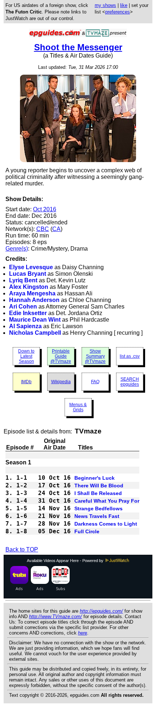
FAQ (95, 381)
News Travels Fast (96, 516)
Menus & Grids (78, 407)
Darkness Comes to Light (105, 524)
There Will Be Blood (98, 485)
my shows (105, 5)
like (123, 5)
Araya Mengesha (32, 293)
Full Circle (86, 531)
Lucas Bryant (27, 274)
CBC (42, 229)
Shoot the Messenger (78, 47)
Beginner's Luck (94, 478)
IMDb (26, 381)
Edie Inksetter (28, 313)
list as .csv (130, 356)
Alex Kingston (28, 287)
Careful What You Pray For (106, 501)
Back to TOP (21, 549)
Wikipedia (61, 381)
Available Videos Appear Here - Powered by (65, 560)
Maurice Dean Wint (35, 320)
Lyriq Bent (23, 280)
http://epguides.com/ (101, 611)
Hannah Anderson (34, 300)
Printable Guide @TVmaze (60, 356)
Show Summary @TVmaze (95, 356)
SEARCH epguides (129, 382)
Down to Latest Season (26, 356)
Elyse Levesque (31, 267)
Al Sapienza (25, 326)
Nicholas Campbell (35, 333)
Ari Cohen (23, 306)
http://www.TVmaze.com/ (55, 616)
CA (56, 229)
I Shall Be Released (98, 493)
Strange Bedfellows (98, 508)
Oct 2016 (44, 209)
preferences (117, 12)
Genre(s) (16, 249)
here (82, 633)
